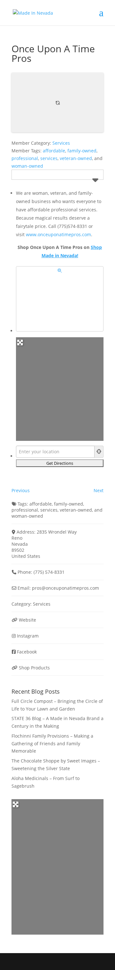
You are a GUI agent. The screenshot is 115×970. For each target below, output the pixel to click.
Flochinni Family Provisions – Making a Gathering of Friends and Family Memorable (52, 743)
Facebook (27, 652)
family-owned (81, 151)
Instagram (28, 636)
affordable (54, 151)
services (48, 158)
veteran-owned (76, 158)
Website (27, 620)
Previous (21, 490)
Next (98, 490)
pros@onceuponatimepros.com (65, 588)
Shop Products (34, 668)
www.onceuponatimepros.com (58, 234)
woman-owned (27, 166)
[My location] (99, 452)
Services (61, 143)
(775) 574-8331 (49, 572)
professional (25, 158)
